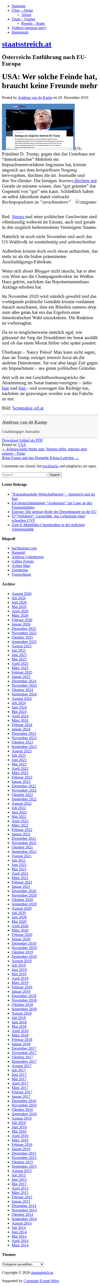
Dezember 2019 (24, 943)
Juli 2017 (19, 1070)
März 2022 (20, 825)
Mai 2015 (19, 1184)
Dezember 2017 (24, 1048)
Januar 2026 (21, 624)
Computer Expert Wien (41, 1281)
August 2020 (22, 908)
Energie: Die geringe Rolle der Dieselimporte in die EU (54, 512)
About (26, 15)
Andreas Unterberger (28, 557)
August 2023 (22, 751)
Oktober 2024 (22, 690)
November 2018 (24, 1000)
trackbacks (50, 466)
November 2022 (24, 790)
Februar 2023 (22, 777)
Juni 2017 (19, 1074)
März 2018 (20, 1035)
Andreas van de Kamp (24, 422)
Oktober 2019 (22, 952)
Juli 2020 (19, 913)
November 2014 (24, 1210)
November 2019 (24, 948)
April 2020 (20, 926)
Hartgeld (18, 552)
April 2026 (20, 611)
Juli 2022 (19, 808)
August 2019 (22, 961)
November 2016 (24, 1105)
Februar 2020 (22, 935)
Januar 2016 (21, 1149)
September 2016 (24, 1114)
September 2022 (24, 799)
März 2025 (20, 668)
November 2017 (24, 1053)
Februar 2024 (22, 725)
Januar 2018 (21, 1044)
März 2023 (20, 773)
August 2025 (22, 646)
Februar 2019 (22, 987)
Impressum (20, 32)
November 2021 (24, 843)
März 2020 (20, 930)
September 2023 (24, 747)
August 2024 (22, 698)
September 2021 (24, 851)
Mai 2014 (19, 1236)
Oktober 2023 (22, 742)
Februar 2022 (22, 830)
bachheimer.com (24, 548)
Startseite (18, 6)
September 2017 (24, 1061)
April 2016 (20, 1136)
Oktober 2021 (22, 847)
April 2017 (20, 1083)
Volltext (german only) (29, 28)
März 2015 (20, 1193)
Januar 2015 (21, 1201)
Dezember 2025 (24, 628)
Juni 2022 (19, 812)
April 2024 (20, 716)
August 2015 (22, 1171)
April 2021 (20, 873)
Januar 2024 (21, 729)
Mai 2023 (19, 764)
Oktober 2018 (22, 1005)
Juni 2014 (19, 1232)
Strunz (18, 216)
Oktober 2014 (22, 1214)
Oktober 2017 (22, 1057)
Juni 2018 (19, 1022)
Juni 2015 (19, 1179)
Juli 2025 (19, 650)
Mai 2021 (19, 869)
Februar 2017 (22, 1092)
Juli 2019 (19, 965)
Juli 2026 (19, 598)
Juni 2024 (19, 707)
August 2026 (22, 594)
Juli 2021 (19, 860)
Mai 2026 (19, 607)
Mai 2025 (19, 659)
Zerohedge (20, 570)
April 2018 (20, 1031)
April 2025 (20, 663)
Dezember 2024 (24, 681)
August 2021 (22, 856)
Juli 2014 (19, 1228)
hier (5, 388)
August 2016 (22, 1118)
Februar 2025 (22, 672)
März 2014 (20, 1245)
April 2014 (20, 1241)
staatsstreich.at (42, 1272)
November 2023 (24, 738)
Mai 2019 (19, 974)
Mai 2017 (19, 1079)
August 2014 (22, 1223)
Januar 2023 (21, 782)
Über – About (22, 10)
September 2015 (24, 1166)
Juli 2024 (19, 703)
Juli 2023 (19, 755)
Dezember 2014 (24, 1206)
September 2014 (24, 1219)
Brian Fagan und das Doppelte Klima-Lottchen (40, 458)
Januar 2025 (21, 677)
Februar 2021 (22, 882)
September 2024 (24, 694)
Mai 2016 (19, 1131)
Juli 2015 (19, 1175)
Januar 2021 (21, 886)
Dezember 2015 (24, 1153)
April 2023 (20, 768)
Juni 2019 (19, 970)
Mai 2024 (19, 712)
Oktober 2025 (22, 637)
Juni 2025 (19, 655)
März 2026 (20, 615)
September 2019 (24, 956)
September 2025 (24, 642)
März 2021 (20, 878)
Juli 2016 (19, 1123)
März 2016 (20, 1140)
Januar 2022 (21, 834)
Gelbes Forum (22, 561)
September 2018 (24, 1009)
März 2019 (20, 983)
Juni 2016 (19, 1127)
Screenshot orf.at (27, 408)
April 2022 (20, 821)
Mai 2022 (19, 817)
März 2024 (20, 720)
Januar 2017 (21, 1096)
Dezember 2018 (24, 996)
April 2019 (20, 978)
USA (22, 445)
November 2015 (24, 1158)
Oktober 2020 (22, 900)
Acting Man (21, 566)
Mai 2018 (19, 1026)
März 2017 (20, 1088)
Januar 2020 (21, 939)
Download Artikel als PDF (22, 440)
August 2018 (22, 1013)
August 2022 (22, 803)
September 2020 (24, 904)
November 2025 (24, 633)
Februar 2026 (22, 620)
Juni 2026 (19, 602)
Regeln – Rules (33, 23)
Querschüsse (21, 574)
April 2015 (20, 1188)
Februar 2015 (22, 1197)
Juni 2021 (19, 865)
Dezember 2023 (24, 733)
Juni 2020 (19, 917)
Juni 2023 (19, 760)
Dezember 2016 (24, 1101)
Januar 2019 (21, 991)
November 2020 (24, 895)
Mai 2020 (19, 921)
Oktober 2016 (22, 1109)
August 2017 (22, 1066)
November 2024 (24, 685)
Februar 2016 (22, 1144)
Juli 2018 (19, 1018)
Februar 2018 (22, 1040)
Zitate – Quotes (23, 19)
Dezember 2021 (24, 838)
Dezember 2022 (24, 786)
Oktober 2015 (22, 1162)
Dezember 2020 (24, 891)
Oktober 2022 (22, 795)
